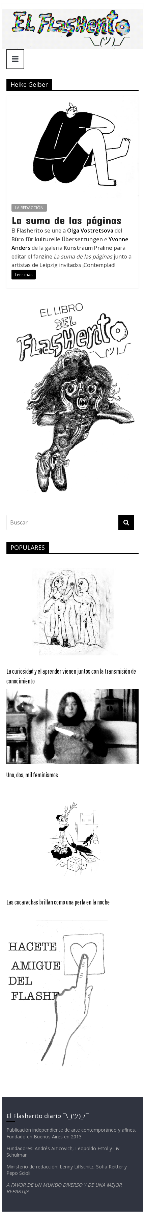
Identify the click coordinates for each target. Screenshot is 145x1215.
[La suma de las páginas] (72, 100)
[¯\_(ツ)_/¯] (72, 13)
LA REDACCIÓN (29, 208)
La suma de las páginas (66, 220)
